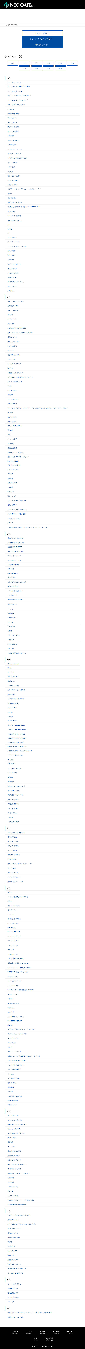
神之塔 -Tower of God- (14, 355)
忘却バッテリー (12, 1083)
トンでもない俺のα (13, 822)
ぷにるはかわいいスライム (16, 1016)
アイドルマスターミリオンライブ (18, 100)
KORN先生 (11, 491)
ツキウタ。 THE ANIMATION (16, 725)
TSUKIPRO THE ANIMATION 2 (17, 738)
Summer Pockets (13, 573)
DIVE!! (9, 668)
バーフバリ (11, 914)
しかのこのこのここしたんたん (17, 582)
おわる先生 (11, 290)
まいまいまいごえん (14, 1115)
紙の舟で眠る (12, 359)
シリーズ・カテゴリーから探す (41, 39)
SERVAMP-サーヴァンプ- (15, 560)
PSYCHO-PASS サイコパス (16, 542)
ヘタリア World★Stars (14, 1069)
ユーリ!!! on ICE (12, 1251)
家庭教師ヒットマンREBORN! (17, 328)
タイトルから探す (41, 33)
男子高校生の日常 (13, 703)
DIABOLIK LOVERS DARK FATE (17, 747)
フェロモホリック (13, 994)
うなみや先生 (12, 211)
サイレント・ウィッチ (14, 556)
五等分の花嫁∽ (12, 505)
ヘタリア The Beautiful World (16, 1060)
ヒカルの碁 (11, 949)
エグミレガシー (12, 237)
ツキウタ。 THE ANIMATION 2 (17, 729)
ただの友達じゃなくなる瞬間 (16, 690)
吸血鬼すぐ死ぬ (12, 403)
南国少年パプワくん (14, 846)
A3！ (9, 225)
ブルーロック (12, 1043)
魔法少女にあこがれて (14, 1151)
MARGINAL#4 (12, 1138)
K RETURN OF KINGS (14, 465)
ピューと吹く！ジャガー (15, 981)
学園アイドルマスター (14, 310)
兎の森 (10, 193)
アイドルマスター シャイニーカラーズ (19, 95)
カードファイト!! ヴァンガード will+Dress (20, 332)
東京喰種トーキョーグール (16, 795)
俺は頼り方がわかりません (16, 282)
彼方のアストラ (12, 337)
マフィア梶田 (12, 1146)
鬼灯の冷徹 (11, 1087)
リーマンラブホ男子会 (14, 1284)
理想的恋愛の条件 (13, 1293)
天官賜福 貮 (11, 781)
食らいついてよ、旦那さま (16, 452)
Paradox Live (12, 927)
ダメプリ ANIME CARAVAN (16, 699)
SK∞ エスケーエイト (14, 242)
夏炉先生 (10, 368)
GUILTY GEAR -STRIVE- (15, 426)
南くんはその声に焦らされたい (17, 1164)
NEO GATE (35, 1346)
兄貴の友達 (11, 136)
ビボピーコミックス (14, 976)
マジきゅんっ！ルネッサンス (16, 1133)
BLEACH (10, 1025)
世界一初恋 (11, 648)
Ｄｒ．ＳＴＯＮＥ (13, 808)
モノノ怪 (10, 1191)
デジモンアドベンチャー (15, 768)
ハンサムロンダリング (14, 936)
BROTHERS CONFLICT (15, 1021)
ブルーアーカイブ (13, 1038)
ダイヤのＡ (11, 672)
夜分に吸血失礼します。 (15, 1228)
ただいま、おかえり (14, 685)
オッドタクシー (12, 268)
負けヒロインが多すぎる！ (16, 1120)
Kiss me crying (12, 390)
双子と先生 (11, 1007)
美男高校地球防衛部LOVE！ (16, 958)
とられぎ (10, 817)
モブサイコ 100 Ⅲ (13, 1195)
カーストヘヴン (12, 319)
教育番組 (10, 412)
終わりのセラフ (12, 286)
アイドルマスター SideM (15, 91)
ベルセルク (11, 1074)
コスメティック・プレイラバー (17, 500)
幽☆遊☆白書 (12, 1246)
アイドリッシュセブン (14, 82)
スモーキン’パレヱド (14, 635)
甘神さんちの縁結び (14, 140)
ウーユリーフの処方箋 (14, 216)
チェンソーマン (12, 708)
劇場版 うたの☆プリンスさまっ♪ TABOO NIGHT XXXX (24, 207)
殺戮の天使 (11, 569)
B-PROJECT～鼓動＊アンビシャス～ (19, 972)
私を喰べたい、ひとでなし (16, 1317)
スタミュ (10, 622)
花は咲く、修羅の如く (14, 919)
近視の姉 (10, 430)
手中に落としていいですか (16, 600)
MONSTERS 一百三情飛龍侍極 (17, 1204)
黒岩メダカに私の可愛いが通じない (18, 457)
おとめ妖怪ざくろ (13, 273)
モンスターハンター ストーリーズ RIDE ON (21, 1200)
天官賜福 (10, 777)
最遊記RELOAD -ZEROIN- (15, 551)
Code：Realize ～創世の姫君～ (17, 514)
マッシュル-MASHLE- (14, 1129)
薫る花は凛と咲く (13, 306)
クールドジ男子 (12, 439)
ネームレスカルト (13, 872)
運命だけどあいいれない (15, 220)
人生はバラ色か (12, 618)
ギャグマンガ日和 (13, 399)
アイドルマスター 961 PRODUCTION (19, 87)
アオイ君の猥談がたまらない (16, 104)
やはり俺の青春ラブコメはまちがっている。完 (22, 1224)
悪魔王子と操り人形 (14, 113)
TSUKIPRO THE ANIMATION (16, 734)
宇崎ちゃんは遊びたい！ (15, 202)
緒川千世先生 (12, 255)
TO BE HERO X (12, 721)
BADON (10, 901)
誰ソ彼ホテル (12, 681)
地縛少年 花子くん (13, 586)
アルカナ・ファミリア (14, 153)
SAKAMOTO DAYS (13, 564)
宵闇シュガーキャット (14, 1264)
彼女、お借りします (14, 341)
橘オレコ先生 (12, 694)
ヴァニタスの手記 (13, 180)
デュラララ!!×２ (12, 773)
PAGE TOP (81, 1211)
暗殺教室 (10, 171)
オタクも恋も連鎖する (14, 264)
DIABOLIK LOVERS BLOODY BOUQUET (20, 751)
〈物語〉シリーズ (13, 1186)
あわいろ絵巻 (12, 167)
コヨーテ (10, 523)
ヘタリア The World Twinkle (16, 1065)
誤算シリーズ (12, 496)
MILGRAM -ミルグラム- (15, 1169)
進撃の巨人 (11, 613)
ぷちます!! (11, 1012)
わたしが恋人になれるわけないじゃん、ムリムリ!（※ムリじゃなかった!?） (30, 1312)
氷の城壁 (10, 487)
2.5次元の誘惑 (12, 859)
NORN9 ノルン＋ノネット (15, 881)
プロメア (10, 1047)
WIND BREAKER (13, 185)
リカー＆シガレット (14, 1288)
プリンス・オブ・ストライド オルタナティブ (22, 1029)
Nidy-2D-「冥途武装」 (14, 855)
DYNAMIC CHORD (13, 664)
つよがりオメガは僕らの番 (16, 742)
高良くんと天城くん (14, 676)
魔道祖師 (10, 1142)
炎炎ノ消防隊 (12, 251)
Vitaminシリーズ (12, 954)
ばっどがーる (12, 910)
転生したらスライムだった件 (16, 786)
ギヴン (10, 386)
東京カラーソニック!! (14, 790)
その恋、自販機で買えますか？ (17, 653)
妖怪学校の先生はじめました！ (17, 1269)
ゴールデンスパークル (14, 518)
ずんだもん (11, 639)
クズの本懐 (11, 443)
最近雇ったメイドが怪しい (16, 538)
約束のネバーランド (14, 1220)
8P (8, 233)
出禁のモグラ (12, 764)
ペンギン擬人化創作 (14, 1078)
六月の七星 (11, 1302)
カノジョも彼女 (12, 346)
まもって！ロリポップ (14, 1160)
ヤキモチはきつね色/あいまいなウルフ (19, 1215)
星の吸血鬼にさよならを (15, 1096)
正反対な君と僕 (12, 644)
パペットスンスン (13, 923)
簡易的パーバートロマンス (16, 373)
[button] (12, 63)
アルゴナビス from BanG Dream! (17, 158)
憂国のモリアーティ (14, 1233)
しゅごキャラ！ (12, 595)
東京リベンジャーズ (14, 799)
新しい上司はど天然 (14, 127)
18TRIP (10, 229)
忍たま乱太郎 (12, 868)
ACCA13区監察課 (13, 131)
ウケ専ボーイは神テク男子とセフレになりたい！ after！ (24, 189)
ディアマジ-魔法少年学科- (15, 755)
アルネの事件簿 (12, 162)
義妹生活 (10, 395)
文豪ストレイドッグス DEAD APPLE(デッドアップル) (24, 1056)
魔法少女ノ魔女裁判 (14, 1155)
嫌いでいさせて (12, 417)
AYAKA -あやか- (12, 145)
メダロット (11, 1182)
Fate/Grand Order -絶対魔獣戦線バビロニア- (21, 990)
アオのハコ (11, 109)
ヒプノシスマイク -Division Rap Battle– (19, 967)
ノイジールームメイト (14, 877)
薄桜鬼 (10, 892)
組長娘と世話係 (12, 448)
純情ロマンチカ (12, 604)
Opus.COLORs (12, 277)
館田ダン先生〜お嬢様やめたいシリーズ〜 (20, 377)
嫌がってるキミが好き (14, 176)
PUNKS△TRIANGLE (14, 932)
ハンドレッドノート (14, 941)
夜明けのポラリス (13, 1260)
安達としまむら (12, 122)
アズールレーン (12, 118)
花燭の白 (10, 315)
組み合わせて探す (41, 45)
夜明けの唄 (11, 1255)
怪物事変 (10, 474)
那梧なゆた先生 (12, 837)
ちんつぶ (10, 712)
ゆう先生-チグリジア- (14, 1237)
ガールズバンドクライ (14, 364)
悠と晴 (10, 1242)
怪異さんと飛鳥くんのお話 (16, 301)
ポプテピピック (12, 1105)
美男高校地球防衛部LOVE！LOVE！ (18, 963)
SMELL (10, 631)
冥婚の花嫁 (11, 1178)
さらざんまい (12, 577)
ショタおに (11, 609)
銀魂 (9, 434)
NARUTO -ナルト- (13, 841)
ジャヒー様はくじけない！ (16, 591)
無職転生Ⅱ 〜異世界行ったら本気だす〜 (20, 1173)
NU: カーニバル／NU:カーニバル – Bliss (20, 864)
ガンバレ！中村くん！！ (15, 382)
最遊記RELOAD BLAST (15, 547)
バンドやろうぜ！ (13, 945)
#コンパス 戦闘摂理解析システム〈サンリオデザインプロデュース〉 (28, 527)
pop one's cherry (13, 1100)
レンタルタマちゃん (14, 1297)
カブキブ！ (11, 350)
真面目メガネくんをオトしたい (17, 1124)
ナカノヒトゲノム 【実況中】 (16, 832)
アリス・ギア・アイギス (15, 149)
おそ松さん (11, 260)
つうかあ (10, 716)
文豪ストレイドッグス (14, 1051)
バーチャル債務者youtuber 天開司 (18, 897)
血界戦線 (10, 478)
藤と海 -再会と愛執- (13, 1003)
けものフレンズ (12, 483)
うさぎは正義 (12, 198)
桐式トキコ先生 (12, 421)
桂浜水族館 (11, 323)
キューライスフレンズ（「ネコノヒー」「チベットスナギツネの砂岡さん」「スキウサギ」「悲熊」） (38, 408)
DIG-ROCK (11, 759)
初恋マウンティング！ (14, 905)
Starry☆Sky (11, 626)
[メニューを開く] (79, 5)
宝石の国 (10, 1092)
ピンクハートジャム (14, 985)
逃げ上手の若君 (12, 850)
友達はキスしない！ (14, 813)
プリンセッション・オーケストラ (18, 1034)
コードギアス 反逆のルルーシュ (17, 509)
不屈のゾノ (11, 999)
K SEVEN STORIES (13, 461)
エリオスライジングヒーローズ (17, 246)
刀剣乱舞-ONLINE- (13, 804)
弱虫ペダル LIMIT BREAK (15, 1273)
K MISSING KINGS (13, 469)
